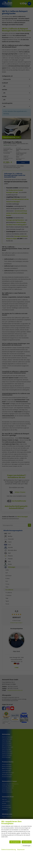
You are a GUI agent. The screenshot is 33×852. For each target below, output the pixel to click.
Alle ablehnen (27, 842)
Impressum (21, 849)
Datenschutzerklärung (8, 849)
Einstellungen (27, 845)
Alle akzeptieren (15, 842)
